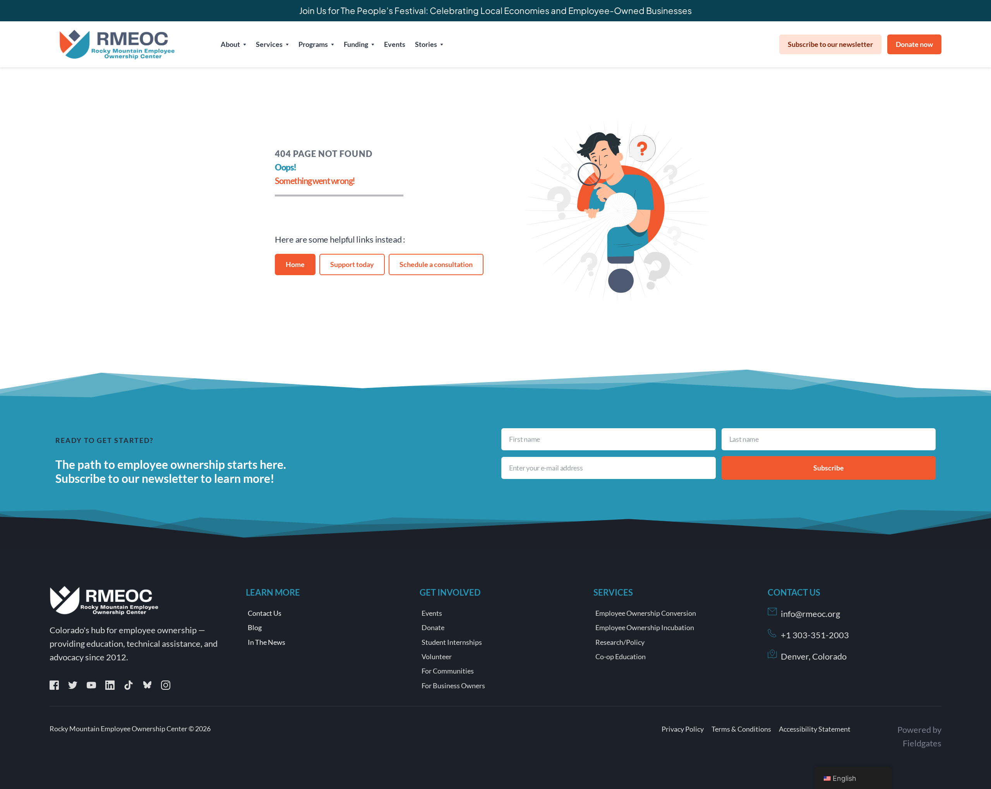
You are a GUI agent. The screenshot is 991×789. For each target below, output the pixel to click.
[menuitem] (233, 44)
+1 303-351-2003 (815, 635)
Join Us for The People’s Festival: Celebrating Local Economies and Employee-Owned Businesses (495, 10)
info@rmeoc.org (810, 613)
